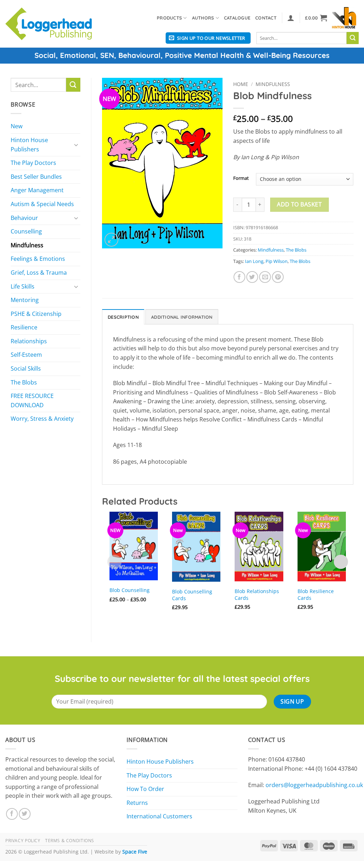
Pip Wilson (277, 261)
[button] (290, 18)
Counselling (26, 231)
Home (240, 84)
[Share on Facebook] (239, 277)
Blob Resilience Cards (316, 594)
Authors (203, 18)
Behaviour (24, 218)
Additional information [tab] (182, 317)
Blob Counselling (129, 590)
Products (169, 18)
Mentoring (25, 300)
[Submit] (353, 38)
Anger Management (37, 190)
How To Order (145, 789)
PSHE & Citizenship (36, 314)
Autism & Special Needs (42, 204)
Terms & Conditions (69, 841)
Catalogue (237, 18)
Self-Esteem (26, 355)
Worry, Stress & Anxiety (42, 419)
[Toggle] (76, 144)
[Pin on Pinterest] (278, 277)
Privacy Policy (23, 841)
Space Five (134, 851)
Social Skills (26, 368)
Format (241, 178)
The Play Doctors (33, 163)
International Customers (159, 816)
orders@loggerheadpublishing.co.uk (314, 785)
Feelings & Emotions (38, 259)
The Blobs (24, 382)
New (16, 126)
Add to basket (299, 204)
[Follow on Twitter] (25, 814)
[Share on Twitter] (252, 277)
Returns (137, 803)
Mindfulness (27, 245)
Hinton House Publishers (29, 144)
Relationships (29, 341)
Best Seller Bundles (36, 177)
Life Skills (22, 286)
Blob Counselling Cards (192, 595)
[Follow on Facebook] (12, 814)
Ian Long (254, 261)
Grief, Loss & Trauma (39, 272)
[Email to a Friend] (265, 277)
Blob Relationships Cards (257, 594)
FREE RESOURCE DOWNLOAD (32, 400)
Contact (266, 18)
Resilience (24, 327)
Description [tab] (123, 317)
